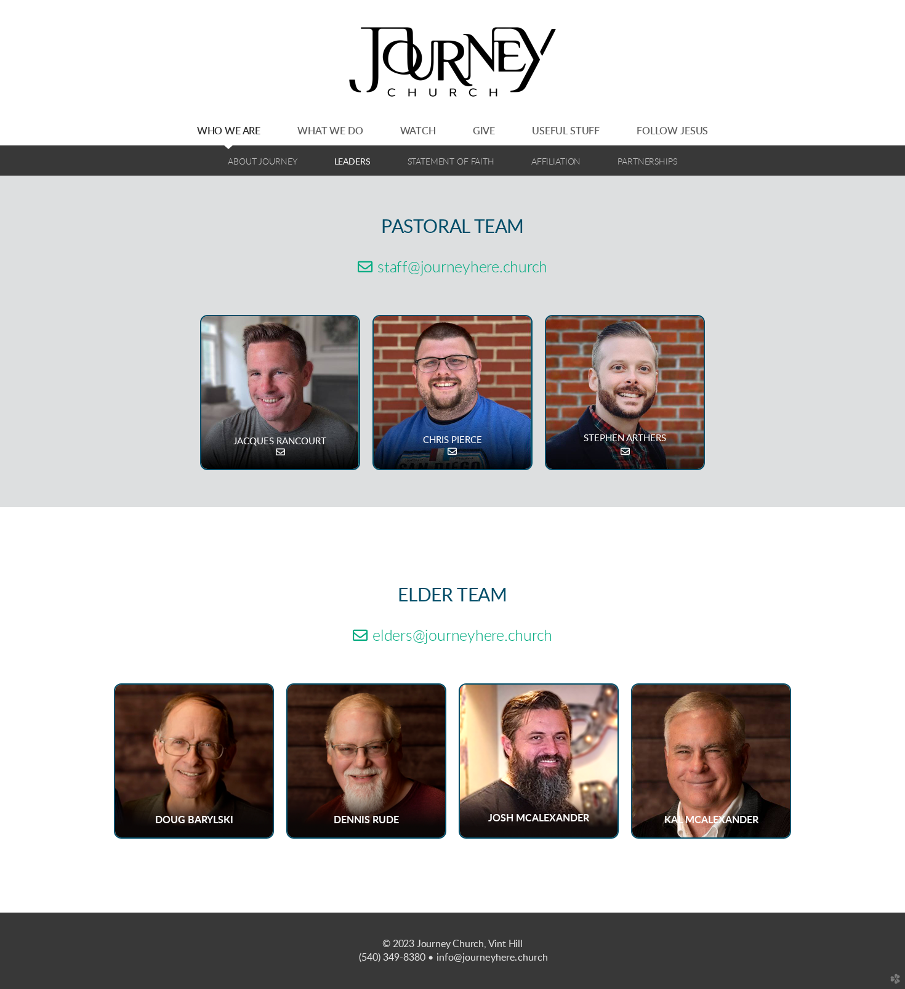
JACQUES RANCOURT (280, 441)
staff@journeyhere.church (452, 267)
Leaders (352, 161)
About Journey (262, 161)
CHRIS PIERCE (452, 440)
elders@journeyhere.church (452, 636)
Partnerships (647, 161)
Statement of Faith (451, 161)
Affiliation (556, 161)
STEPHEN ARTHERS (625, 438)
